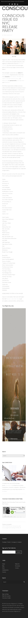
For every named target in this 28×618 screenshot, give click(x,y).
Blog (3, 566)
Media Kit (17, 564)
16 (3, 54)
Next (24, 46)
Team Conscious (8, 35)
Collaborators (5, 570)
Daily (3, 568)
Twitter (9, 542)
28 (21, 54)
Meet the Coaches (6, 596)
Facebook (4, 542)
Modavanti (4, 80)
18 (6, 54)
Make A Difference (10, 438)
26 (18, 54)
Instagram (14, 542)
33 (15, 56)
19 (8, 54)
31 (12, 56)
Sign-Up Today (5, 594)
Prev (4, 46)
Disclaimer (17, 566)
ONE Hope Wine (20, 80)
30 (24, 54)
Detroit (20, 97)
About (3, 564)
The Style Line (20, 76)
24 (15, 54)
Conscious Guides (6, 598)
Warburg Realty (6, 74)
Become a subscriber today (13, 298)
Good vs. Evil (5, 78)
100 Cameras (13, 76)
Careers (17, 568)
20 (9, 54)
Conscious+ (8, 485)
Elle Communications (14, 78)
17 (5, 54)
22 (12, 54)
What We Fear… (10, 418)
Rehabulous (7, 82)
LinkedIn (20, 542)
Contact (4, 572)
